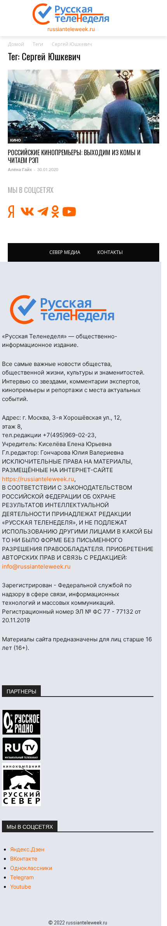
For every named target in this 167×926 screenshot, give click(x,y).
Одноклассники (31, 868)
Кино (15, 140)
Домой (16, 44)
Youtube (20, 886)
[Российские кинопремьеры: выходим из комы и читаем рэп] (83, 107)
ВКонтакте (23, 858)
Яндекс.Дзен (27, 849)
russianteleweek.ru (71, 29)
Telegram (22, 877)
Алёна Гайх (20, 169)
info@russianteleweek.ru (36, 566)
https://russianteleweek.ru (38, 479)
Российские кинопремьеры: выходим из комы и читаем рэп (74, 156)
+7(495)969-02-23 (69, 435)
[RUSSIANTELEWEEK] (71, 14)
